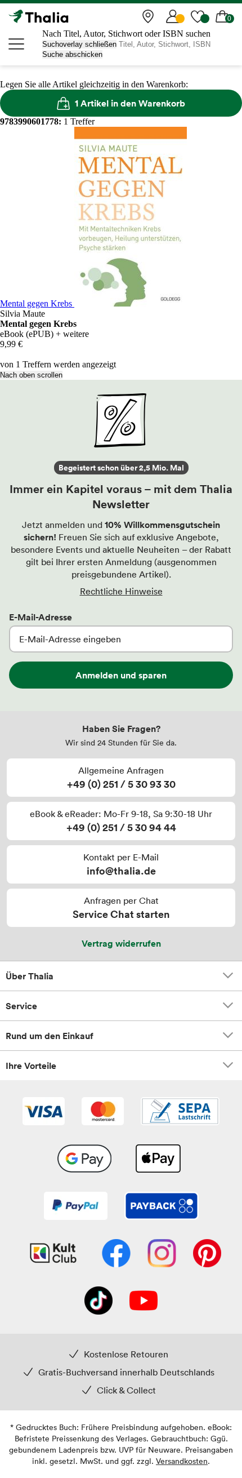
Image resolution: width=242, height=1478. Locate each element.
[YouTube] (143, 1301)
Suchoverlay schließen (79, 44)
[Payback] (161, 1207)
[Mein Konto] (173, 16)
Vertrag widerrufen (121, 943)
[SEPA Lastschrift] (180, 1112)
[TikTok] (98, 1301)
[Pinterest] (207, 1254)
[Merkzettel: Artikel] (197, 16)
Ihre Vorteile (31, 1065)
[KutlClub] (53, 1254)
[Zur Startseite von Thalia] (64, 16)
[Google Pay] (84, 1159)
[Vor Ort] (148, 16)
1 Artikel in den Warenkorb (130, 103)
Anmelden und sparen (121, 675)
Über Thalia (29, 976)
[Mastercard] (103, 1112)
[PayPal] (75, 1207)
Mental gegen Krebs (37, 303)
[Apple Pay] (157, 1159)
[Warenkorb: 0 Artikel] (222, 16)
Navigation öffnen (16, 43)
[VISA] (44, 1112)
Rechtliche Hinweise (121, 591)
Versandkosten (182, 1460)
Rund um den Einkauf (49, 1035)
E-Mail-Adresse (40, 617)
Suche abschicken (72, 54)
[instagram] (161, 1254)
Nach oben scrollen (31, 375)
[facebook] (116, 1254)
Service (21, 1006)
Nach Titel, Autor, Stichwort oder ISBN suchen (126, 33)
